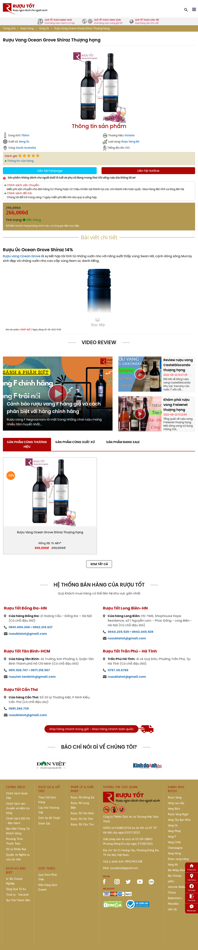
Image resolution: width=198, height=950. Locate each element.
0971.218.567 (40, 670)
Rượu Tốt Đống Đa (82, 797)
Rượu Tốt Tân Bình (82, 813)
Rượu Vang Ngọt (178, 814)
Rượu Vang (27, 28)
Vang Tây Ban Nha (179, 820)
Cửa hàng (192, 880)
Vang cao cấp (176, 803)
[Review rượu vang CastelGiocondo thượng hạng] (139, 373)
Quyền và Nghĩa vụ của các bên (18, 857)
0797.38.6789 (118, 670)
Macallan (173, 904)
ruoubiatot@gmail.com (28, 633)
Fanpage (191, 890)
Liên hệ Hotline (148, 170)
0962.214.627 (43, 627)
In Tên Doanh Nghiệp (14, 881)
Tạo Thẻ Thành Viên (18, 900)
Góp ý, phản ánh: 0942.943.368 (122, 861)
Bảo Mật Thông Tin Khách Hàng (18, 831)
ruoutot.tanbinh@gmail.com (32, 676)
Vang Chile (174, 842)
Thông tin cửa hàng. (20, 161)
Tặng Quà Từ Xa (16, 889)
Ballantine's (175, 898)
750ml (25, 135)
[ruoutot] (25, 8)
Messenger (191, 910)
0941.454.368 (19, 627)
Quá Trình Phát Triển (47, 877)
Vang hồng (174, 853)
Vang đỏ (173, 864)
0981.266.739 (19, 708)
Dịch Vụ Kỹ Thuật (49, 818)
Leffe (171, 881)
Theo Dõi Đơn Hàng (47, 800)
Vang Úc (44, 28)
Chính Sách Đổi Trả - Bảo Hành (18, 821)
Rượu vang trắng (178, 859)
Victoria (130, 135)
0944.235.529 (118, 631)
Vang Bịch (174, 809)
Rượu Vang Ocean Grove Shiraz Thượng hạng (50, 532)
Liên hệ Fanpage (49, 170)
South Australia (26, 148)
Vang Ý (172, 836)
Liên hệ (172, 909)
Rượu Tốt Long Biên (80, 805)
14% (127, 148)
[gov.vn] (137, 904)
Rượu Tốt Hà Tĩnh (82, 819)
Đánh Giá (44, 823)
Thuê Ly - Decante (17, 895)
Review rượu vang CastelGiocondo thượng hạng (178, 365)
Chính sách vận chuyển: (23, 185)
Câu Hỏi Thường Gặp (48, 810)
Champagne (175, 848)
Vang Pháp (174, 831)
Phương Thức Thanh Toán (14, 841)
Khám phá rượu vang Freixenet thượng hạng (176, 404)
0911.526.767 (18, 670)
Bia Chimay (175, 876)
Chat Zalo (191, 900)
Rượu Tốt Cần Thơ (82, 824)
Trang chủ (9, 28)
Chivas (172, 892)
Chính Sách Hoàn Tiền (17, 796)
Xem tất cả (99, 564)
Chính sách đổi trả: (19, 193)
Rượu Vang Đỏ (130, 141)
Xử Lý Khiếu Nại (16, 849)
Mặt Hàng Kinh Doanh (47, 887)
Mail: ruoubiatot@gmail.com (120, 868)
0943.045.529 (142, 631)
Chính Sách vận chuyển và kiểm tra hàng (18, 808)
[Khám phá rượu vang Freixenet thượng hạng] (139, 413)
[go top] (192, 941)
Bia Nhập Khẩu (177, 870)
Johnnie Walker (177, 887)
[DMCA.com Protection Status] (112, 904)
